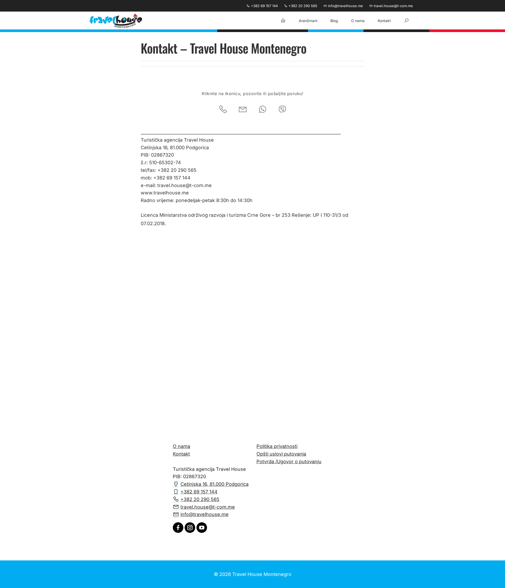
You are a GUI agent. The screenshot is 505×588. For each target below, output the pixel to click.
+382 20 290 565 (302, 6)
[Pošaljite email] (242, 109)
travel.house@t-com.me (393, 6)
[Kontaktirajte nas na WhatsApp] (262, 109)
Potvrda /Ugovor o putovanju (288, 461)
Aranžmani (308, 20)
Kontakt (384, 20)
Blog (334, 20)
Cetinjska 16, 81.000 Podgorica (214, 484)
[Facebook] (178, 531)
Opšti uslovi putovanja (281, 454)
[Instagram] (190, 531)
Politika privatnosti (276, 446)
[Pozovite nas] (223, 109)
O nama (358, 20)
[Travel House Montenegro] (115, 21)
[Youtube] (201, 531)
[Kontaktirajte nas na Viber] (282, 109)
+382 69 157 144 (264, 6)
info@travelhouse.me (345, 6)
